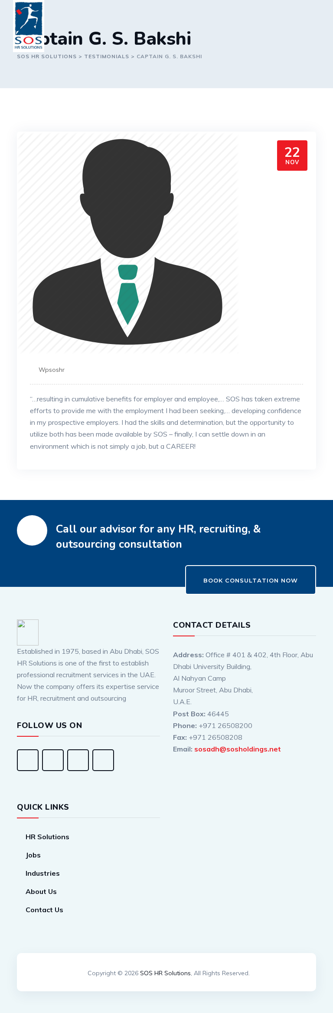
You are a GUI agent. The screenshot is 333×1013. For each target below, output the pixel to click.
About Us (41, 891)
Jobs (33, 855)
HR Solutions (47, 836)
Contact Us (44, 909)
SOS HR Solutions (165, 973)
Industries (43, 873)
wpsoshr (52, 370)
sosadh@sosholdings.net (237, 749)
